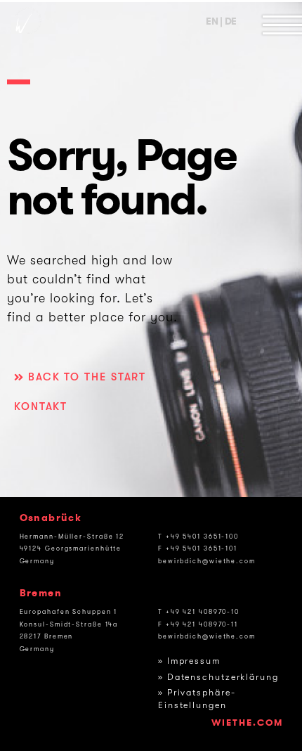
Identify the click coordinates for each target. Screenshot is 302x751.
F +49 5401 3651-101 (197, 548)
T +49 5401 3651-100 (198, 536)
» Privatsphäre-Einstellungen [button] (197, 699)
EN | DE (221, 21)
